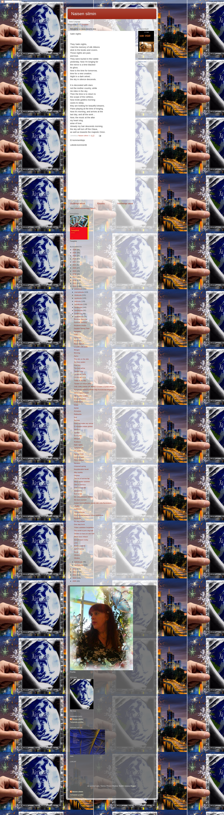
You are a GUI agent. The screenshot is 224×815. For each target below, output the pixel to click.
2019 (75, 271)
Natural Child (79, 454)
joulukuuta (78, 289)
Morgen (77, 350)
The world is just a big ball (83, 531)
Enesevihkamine (80, 399)
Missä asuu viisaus (81, 537)
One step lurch (79, 524)
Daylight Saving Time (81, 328)
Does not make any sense (83, 423)
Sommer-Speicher (80, 319)
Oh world (77, 451)
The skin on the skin (81, 359)
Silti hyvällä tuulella (81, 396)
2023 (75, 259)
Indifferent (77, 509)
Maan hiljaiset (79, 344)
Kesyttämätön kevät (81, 469)
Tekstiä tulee (78, 371)
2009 (75, 581)
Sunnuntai (77, 436)
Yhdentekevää (79, 512)
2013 (75, 569)
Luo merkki (141, 66)
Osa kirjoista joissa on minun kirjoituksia (88, 515)
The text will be (79, 368)
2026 (75, 250)
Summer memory (80, 322)
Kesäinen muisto (80, 325)
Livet (75, 543)
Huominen (78, 341)
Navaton (77, 463)
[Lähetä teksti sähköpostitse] (100, 136)
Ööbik (76, 405)
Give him (77, 365)
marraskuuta (79, 292)
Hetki (76, 335)
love (75, 417)
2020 (75, 268)
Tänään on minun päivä (82, 384)
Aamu (76, 356)
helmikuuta (78, 562)
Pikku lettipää (79, 460)
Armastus (77, 411)
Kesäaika (77, 331)
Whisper (77, 439)
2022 (75, 262)
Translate (85, 24)
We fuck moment (80, 500)
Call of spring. (79, 549)
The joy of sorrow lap (81, 478)
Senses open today (81, 540)
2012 (75, 572)
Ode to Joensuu (80, 485)
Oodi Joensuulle (80, 488)
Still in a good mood (81, 393)
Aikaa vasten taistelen (82, 482)
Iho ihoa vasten (79, 362)
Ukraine (77, 555)
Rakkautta (77, 414)
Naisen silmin (83, 13)
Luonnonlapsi (79, 457)
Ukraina (77, 558)
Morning (77, 353)
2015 (75, 283)
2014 (75, 286)
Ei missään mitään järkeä (83, 426)
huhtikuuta (78, 313)
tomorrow (77, 338)
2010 (75, 578)
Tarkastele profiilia (76, 722)
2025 (75, 253)
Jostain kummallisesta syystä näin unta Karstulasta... (93, 503)
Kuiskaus (77, 442)
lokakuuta (78, 295)
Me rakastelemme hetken (83, 497)
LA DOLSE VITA (80, 374)
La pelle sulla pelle (81, 347)
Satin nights (78, 445)
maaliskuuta (79, 316)
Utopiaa (77, 475)
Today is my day (80, 380)
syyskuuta (78, 298)
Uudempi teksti (77, 203)
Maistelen (77, 518)
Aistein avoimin (79, 546)
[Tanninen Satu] (139, 64)
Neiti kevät (78, 494)
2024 (75, 256)
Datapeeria (78, 491)
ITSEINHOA (78, 402)
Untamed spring (80, 466)
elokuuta (77, 301)
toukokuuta (78, 310)
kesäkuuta (78, 307)
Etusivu (101, 203)
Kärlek (76, 408)
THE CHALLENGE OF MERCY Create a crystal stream (94, 387)
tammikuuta (79, 565)
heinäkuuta (78, 304)
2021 (75, 265)
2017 (75, 277)
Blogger (133, 786)
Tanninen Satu (142, 61)
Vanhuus (77, 429)
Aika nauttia (78, 472)
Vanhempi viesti (125, 203)
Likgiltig (76, 506)
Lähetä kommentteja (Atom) (84, 208)
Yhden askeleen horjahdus (84, 527)
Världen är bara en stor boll (84, 534)
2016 (75, 280)
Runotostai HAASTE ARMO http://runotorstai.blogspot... (94, 390)
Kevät (76, 552)
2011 (75, 575)
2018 (75, 274)
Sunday (77, 433)
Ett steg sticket (79, 521)
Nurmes (77, 420)
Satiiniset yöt (78, 448)
